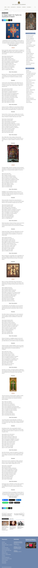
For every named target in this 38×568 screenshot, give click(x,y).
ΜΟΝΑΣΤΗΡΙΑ (28, 88)
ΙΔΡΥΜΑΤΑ (27, 78)
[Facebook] (3, 20)
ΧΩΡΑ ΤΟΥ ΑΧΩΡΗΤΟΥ (29, 54)
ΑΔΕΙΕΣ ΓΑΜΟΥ (28, 77)
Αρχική (3, 11)
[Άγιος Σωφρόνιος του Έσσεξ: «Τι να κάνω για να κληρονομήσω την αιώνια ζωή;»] (13, 523)
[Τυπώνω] (11, 20)
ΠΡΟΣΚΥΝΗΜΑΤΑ (29, 87)
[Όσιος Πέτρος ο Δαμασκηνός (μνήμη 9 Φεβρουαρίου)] (20, 523)
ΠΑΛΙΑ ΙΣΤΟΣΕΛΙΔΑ (29, 102)
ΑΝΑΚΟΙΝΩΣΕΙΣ (28, 71)
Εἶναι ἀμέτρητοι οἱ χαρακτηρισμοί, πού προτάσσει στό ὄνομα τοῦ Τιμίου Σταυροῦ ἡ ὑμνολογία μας (7, 514)
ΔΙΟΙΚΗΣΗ (27, 70)
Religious (27, 47)
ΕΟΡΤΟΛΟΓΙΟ (28, 96)
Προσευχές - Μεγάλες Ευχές (8, 11)
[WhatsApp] (7, 20)
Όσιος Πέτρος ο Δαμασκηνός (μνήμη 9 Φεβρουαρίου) (20, 527)
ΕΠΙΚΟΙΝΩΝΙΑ (6, 9)
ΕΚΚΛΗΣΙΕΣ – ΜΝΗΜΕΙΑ (29, 85)
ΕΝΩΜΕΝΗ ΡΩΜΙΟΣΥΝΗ (30, 53)
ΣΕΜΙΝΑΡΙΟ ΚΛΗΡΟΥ (29, 91)
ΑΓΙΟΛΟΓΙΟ (28, 95)
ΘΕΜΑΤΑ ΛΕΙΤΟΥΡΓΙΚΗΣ (30, 92)
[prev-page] (2, 531)
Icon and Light (28, 50)
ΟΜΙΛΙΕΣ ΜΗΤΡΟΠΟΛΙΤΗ (30, 39)
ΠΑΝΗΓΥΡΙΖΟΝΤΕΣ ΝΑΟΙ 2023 (30, 80)
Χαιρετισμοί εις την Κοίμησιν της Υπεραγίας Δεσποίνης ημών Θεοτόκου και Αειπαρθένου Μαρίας (5, 528)
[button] (35, 7)
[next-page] (3, 531)
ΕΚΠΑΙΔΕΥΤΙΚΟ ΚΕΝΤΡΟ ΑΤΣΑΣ (31, 99)
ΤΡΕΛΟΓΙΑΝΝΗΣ (28, 52)
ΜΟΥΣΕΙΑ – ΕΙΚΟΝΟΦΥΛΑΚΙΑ (30, 89)
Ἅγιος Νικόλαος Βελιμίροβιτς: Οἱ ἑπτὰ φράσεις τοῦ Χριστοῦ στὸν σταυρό (19, 514)
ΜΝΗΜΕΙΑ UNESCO (29, 84)
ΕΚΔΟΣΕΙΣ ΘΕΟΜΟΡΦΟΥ (30, 98)
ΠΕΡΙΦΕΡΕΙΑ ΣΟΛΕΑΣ (5, 547)
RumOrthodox (28, 49)
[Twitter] (5, 20)
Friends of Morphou (29, 56)
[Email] (9, 20)
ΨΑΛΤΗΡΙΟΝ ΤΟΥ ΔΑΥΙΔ (30, 35)
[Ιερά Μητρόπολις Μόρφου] (19, 3)
